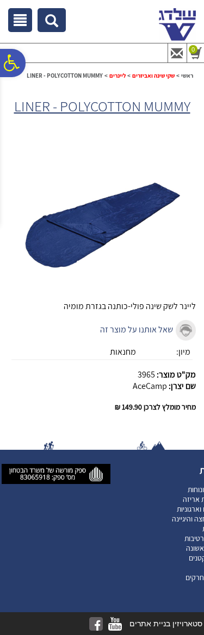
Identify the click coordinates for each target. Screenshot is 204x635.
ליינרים (117, 75)
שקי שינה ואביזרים (153, 75)
